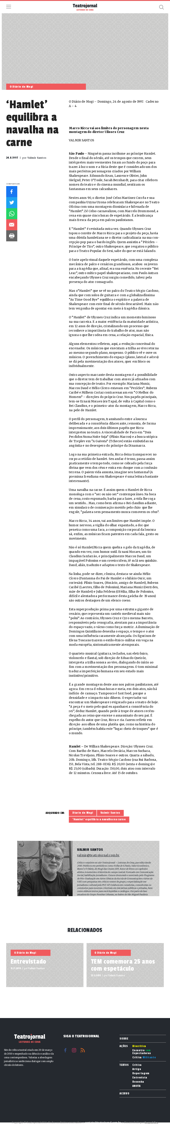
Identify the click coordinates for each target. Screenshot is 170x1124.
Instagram (74, 1050)
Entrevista (139, 1077)
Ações (124, 1046)
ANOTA (136, 1086)
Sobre (124, 1038)
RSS (83, 1050)
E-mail (11, 224)
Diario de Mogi (82, 813)
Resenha (138, 1081)
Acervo (124, 1093)
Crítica (144, 1057)
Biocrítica (139, 1046)
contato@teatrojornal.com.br (103, 1122)
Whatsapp (11, 213)
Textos (124, 1064)
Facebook (11, 191)
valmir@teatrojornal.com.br (98, 855)
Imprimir (11, 235)
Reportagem (140, 1073)
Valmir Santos (110, 813)
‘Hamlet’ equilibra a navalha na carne (99, 819)
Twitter (11, 202)
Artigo (136, 1069)
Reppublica (151, 1122)
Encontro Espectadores (141, 1052)
